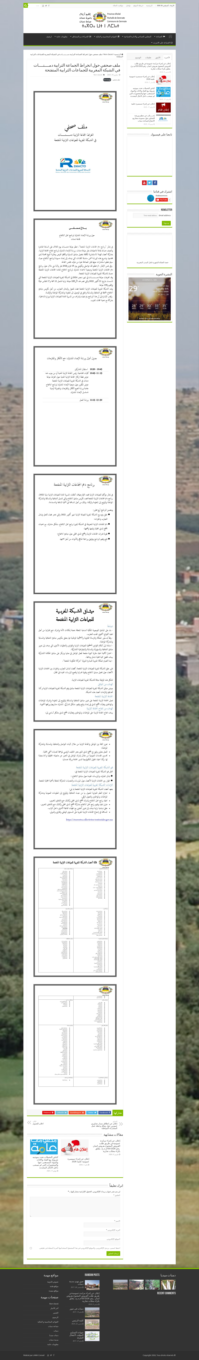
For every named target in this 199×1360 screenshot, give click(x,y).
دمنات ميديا (53, 1335)
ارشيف (49, 37)
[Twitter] (46, 5)
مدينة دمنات (53, 1340)
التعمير (55, 1313)
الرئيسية (149, 6)
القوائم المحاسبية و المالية (106, 37)
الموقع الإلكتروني (113, 1239)
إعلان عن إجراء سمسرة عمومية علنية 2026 (78, 1160)
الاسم (117, 1221)
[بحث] (25, 5)
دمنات (56, 1331)
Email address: (164, 215)
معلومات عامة (61, 37)
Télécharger (107, 80)
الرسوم (55, 1317)
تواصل (128, 6)
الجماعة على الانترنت (161, 43)
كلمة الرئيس (77, 1320)
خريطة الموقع (138, 6)
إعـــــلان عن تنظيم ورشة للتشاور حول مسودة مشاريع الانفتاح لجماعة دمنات (144, 118)
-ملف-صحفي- (116, 80)
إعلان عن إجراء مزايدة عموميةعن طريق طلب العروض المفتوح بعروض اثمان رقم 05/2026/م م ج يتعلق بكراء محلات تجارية (106, 1146)
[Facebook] (49, 5)
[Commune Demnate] (99, 19)
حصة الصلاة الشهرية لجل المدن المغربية (152, 262)
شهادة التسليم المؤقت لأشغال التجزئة (76, 1335)
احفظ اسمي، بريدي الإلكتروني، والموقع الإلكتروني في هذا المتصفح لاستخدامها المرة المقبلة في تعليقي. (79, 1248)
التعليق (116, 1195)
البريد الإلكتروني (113, 1230)
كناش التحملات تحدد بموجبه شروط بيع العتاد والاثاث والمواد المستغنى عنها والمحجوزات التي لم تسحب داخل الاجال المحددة (45, 1162)
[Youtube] (43, 5)
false (149, 314)
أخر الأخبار (54, 1308)
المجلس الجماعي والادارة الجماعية (137, 37)
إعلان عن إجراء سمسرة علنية (143, 104)
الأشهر (157, 57)
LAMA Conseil (38, 1355)
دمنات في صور (76, 1308)
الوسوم (138, 57)
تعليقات (148, 57)
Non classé (108, 54)
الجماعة (159, 37)
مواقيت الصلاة (118, 6)
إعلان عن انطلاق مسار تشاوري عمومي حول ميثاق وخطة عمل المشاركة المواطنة (104, 1125)
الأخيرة (167, 57)
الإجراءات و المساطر (80, 37)
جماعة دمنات (53, 1326)
